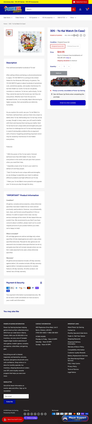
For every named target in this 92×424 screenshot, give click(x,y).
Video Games (19, 17)
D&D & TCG (61, 17)
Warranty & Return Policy (76, 347)
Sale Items (7, 17)
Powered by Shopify (9, 413)
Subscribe (9, 401)
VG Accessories (47, 17)
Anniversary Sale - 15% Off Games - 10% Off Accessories (21, 2)
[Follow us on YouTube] (38, 414)
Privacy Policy (72, 366)
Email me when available (68, 103)
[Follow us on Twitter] (28, 414)
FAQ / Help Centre (74, 363)
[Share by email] (84, 35)
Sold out (58, 73)
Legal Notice (72, 372)
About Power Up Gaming (76, 327)
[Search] (73, 9)
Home (5, 24)
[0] (87, 9)
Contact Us (71, 330)
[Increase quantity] (69, 66)
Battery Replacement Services (78, 356)
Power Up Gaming (56, 35)
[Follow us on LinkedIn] (45, 414)
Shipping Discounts (74, 339)
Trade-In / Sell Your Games (76, 336)
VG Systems (33, 17)
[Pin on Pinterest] (77, 35)
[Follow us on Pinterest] (35, 414)
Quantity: (53, 66)
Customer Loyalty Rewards (76, 353)
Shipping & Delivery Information (74, 343)
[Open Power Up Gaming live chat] (75, 418)
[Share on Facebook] (74, 35)
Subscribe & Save (81, 2)
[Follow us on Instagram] (31, 414)
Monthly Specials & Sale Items (77, 333)
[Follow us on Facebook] (25, 414)
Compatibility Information (76, 350)
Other (72, 17)
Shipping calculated (63, 60)
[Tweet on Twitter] (81, 35)
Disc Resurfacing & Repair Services (76, 359)
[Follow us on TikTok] (42, 414)
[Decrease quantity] (59, 66)
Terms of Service (73, 369)
